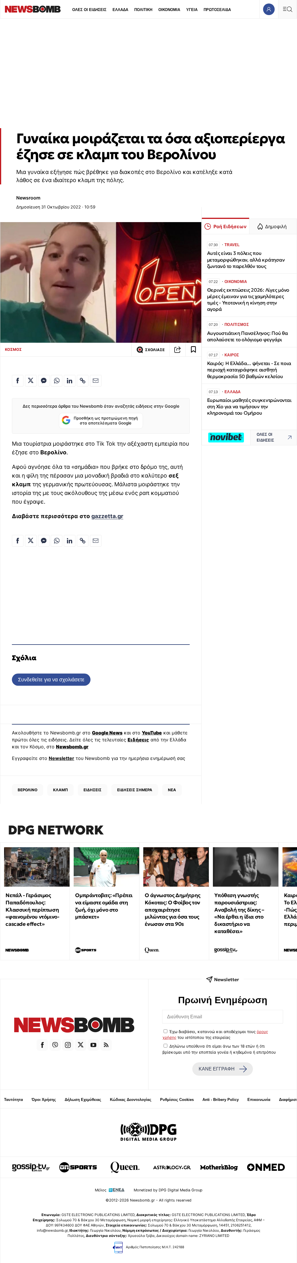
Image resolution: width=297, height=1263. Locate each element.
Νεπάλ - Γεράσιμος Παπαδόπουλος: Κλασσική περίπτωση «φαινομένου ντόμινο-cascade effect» (32, 909)
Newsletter (61, 758)
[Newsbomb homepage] (32, 9)
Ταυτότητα (13, 1099)
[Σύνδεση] (268, 9)
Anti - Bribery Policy (220, 1099)
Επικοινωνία (258, 1099)
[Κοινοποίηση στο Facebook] (17, 380)
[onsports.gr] (78, 1167)
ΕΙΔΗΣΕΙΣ (93, 789)
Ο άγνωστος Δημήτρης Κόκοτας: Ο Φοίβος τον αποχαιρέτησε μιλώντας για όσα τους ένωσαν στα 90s (172, 909)
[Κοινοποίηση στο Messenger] (44, 380)
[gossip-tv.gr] (31, 1167)
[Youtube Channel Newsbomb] (93, 1045)
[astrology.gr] (172, 1167)
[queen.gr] (125, 1167)
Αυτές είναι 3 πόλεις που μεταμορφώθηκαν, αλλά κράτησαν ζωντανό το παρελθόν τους (246, 259)
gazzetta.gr (107, 516)
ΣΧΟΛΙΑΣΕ (155, 350)
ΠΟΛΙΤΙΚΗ (143, 10)
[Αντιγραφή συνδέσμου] (177, 349)
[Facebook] (42, 1045)
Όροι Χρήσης (44, 1099)
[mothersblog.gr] (219, 1167)
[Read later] (193, 349)
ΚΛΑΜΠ (60, 789)
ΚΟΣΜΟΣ (13, 349)
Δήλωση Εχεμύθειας (83, 1099)
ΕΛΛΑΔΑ (120, 10)
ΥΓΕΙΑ (192, 10)
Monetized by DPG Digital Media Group (168, 1190)
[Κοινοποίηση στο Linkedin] (69, 380)
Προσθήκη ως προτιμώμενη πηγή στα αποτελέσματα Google (106, 421)
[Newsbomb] (74, 1025)
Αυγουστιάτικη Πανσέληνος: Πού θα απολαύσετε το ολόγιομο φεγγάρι (247, 336)
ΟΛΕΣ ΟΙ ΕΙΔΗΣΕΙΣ (89, 10)
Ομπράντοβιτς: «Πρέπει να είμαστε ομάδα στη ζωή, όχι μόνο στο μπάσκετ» (104, 906)
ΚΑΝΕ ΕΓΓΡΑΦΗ (217, 1068)
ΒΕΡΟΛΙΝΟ (27, 789)
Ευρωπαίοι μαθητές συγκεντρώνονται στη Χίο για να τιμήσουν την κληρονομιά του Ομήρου (249, 406)
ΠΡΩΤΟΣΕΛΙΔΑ (217, 10)
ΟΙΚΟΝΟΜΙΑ (169, 10)
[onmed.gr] (266, 1167)
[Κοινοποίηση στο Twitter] (31, 380)
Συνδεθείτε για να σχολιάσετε (51, 679)
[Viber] (55, 1045)
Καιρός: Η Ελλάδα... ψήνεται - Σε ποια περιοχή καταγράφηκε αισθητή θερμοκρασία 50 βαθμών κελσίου (249, 369)
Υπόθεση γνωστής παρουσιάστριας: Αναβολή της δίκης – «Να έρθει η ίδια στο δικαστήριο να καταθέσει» (239, 913)
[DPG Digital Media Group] (148, 1132)
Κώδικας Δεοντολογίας (130, 1099)
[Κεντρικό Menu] (287, 9)
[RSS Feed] (106, 1045)
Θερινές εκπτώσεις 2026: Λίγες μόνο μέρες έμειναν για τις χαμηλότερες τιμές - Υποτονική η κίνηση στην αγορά (248, 299)
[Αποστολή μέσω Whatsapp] (56, 380)
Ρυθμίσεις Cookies (177, 1099)
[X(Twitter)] (80, 1045)
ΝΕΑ (172, 789)
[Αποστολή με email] (96, 380)
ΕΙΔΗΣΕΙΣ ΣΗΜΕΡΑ (134, 789)
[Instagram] (68, 1045)
